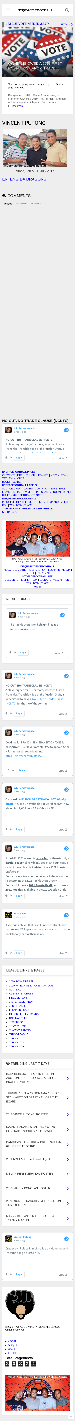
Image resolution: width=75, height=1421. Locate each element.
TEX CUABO (16, 1022)
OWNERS (28, 492)
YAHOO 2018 (16, 1042)
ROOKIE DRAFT (62, 492)
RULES (6, 481)
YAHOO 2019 (16, 1046)
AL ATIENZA (15, 989)
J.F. (37, 502)
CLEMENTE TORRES (21, 993)
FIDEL (20, 475)
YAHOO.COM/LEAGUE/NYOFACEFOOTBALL (27, 508)
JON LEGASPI (17, 1006)
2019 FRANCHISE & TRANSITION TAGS (31, 985)
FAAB (62, 488)
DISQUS (12, 1345)
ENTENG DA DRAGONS (24, 179)
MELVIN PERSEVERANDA (24, 1014)
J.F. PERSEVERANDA (21, 1001)
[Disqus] (37, 258)
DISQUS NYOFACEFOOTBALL (19, 498)
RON (63, 475)
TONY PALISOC (18, 1026)
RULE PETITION (21, 495)
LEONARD (43, 475)
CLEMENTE (8, 475)
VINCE (20, 478)
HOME (11, 1349)
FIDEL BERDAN (18, 997)
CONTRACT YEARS (46, 488)
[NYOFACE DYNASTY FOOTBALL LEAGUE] (35, 10)
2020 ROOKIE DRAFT (21, 981)
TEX (4, 478)
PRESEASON (43, 492)
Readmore (18, 106)
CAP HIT (28, 488)
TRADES (37, 495)
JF (27, 475)
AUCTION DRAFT (12, 488)
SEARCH (17, 481)
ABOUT (12, 1341)
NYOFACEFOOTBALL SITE (37, 576)
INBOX (6, 502)
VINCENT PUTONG (20, 1030)
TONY (12, 478)
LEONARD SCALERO (21, 1010)
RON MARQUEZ (18, 1018)
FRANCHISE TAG (11, 492)
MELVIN (54, 475)
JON (32, 475)
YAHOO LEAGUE (18, 1034)
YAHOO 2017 (16, 1038)
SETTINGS (8, 512)
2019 (17, 512)
